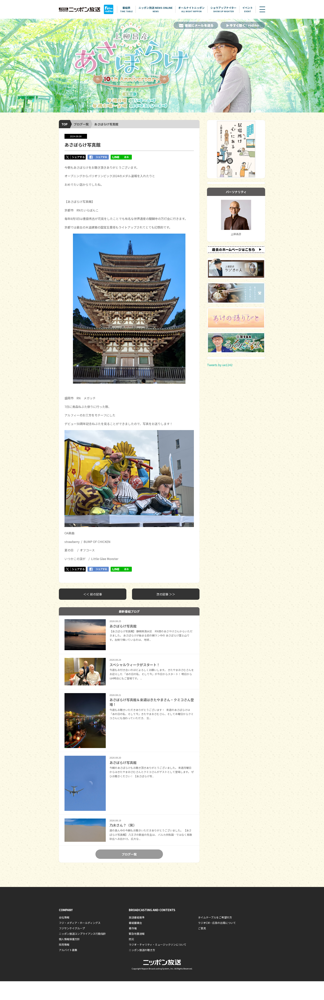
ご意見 (202, 928)
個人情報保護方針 (69, 939)
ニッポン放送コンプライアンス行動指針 (82, 934)
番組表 (126, 9)
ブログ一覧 (81, 124)
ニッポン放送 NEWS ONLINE (155, 9)
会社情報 (64, 917)
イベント (247, 9)
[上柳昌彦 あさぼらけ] (162, 65)
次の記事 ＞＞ (165, 594)
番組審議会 (135, 923)
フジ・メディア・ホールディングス (79, 923)
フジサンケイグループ (72, 928)
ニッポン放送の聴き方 (142, 950)
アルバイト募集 (68, 950)
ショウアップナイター (223, 9)
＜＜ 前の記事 (92, 594)
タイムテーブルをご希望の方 (215, 917)
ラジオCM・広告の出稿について (217, 923)
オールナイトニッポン (191, 9)
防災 (131, 939)
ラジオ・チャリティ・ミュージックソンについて (157, 944)
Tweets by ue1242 (219, 365)
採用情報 (64, 944)
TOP (65, 124)
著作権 (133, 928)
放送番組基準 (137, 917)
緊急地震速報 (137, 934)
